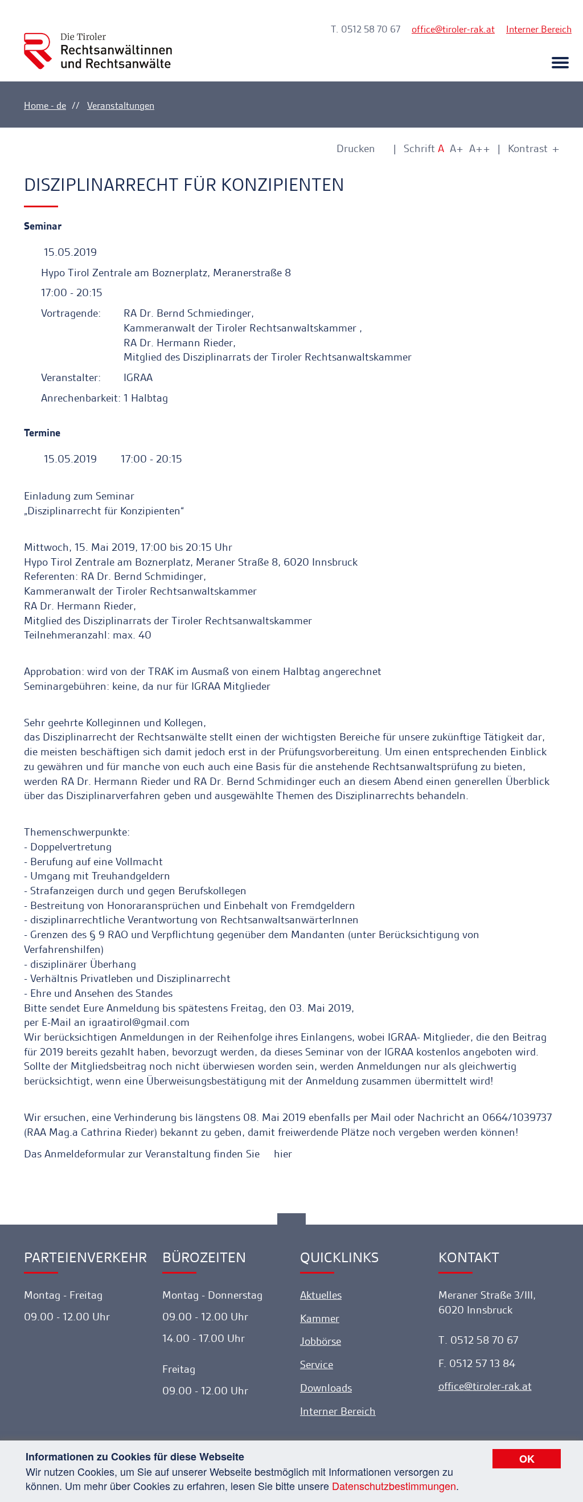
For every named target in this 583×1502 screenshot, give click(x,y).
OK (527, 1458)
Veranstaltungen (120, 105)
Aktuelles (321, 1295)
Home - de (45, 105)
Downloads (326, 1388)
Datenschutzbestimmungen (394, 1485)
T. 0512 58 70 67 (365, 29)
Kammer (319, 1318)
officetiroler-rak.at (453, 29)
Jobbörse (320, 1341)
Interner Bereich (539, 29)
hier (283, 1154)
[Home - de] (98, 40)
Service (316, 1364)
